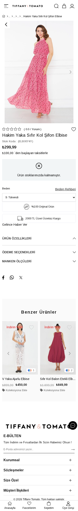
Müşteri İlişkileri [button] (16, 490)
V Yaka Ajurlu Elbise (15, 379)
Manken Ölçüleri (16, 261)
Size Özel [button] (10, 480)
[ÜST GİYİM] (16, 16)
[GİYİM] (12, 16)
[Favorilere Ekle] (74, 129)
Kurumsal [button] (11, 460)
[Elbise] (20, 16)
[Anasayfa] (7, 16)
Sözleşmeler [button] (13, 470)
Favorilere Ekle (31, 327)
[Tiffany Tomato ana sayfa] (39, 426)
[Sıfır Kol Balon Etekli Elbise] (58, 348)
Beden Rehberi (65, 189)
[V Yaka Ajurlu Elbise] (20, 348)
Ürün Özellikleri (16, 238)
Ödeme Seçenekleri (18, 252)
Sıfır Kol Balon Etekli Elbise (58, 379)
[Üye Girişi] (71, 6)
